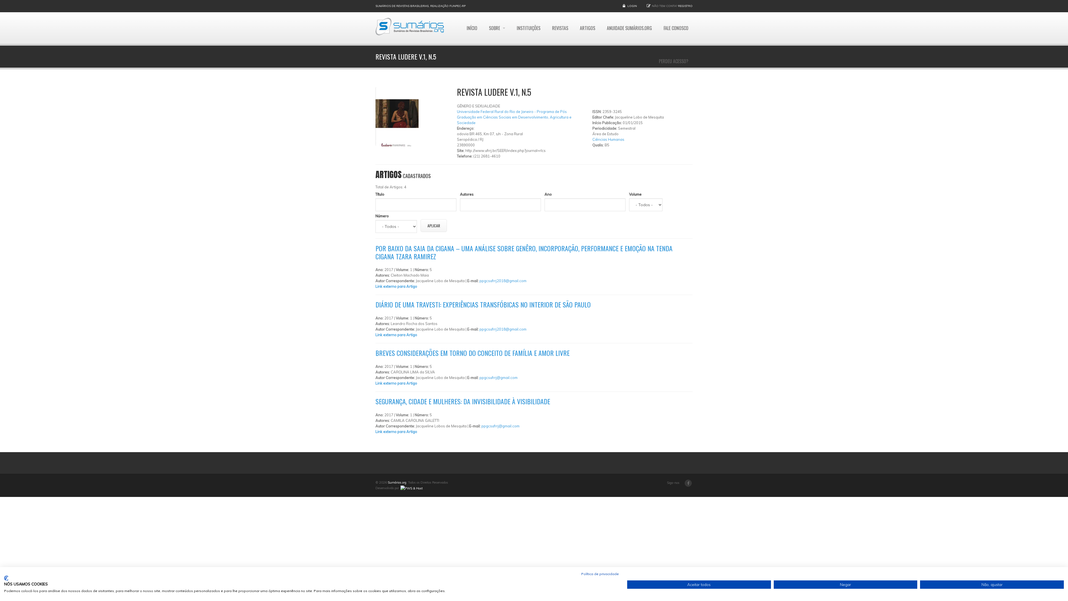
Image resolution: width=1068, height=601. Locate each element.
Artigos (587, 28)
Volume (635, 194)
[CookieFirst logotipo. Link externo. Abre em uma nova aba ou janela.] (6, 578)
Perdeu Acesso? (673, 61)
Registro (685, 6)
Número (382, 216)
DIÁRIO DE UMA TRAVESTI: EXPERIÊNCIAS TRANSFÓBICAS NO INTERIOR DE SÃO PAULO (483, 304)
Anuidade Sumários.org (629, 28)
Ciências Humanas (608, 139)
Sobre (495, 28)
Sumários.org (397, 482)
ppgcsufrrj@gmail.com (498, 377)
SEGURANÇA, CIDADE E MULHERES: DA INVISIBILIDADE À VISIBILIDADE (462, 401)
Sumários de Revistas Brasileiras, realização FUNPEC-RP (420, 6)
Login (632, 6)
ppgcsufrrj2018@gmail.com (502, 281)
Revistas (560, 28)
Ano (548, 194)
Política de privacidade (600, 574)
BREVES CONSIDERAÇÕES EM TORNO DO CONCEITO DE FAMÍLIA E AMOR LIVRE (472, 353)
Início (472, 28)
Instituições (528, 28)
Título (379, 194)
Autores (467, 194)
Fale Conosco (676, 28)
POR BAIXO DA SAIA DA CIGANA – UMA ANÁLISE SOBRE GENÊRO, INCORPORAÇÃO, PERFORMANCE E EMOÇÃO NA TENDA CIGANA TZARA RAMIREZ (524, 252)
